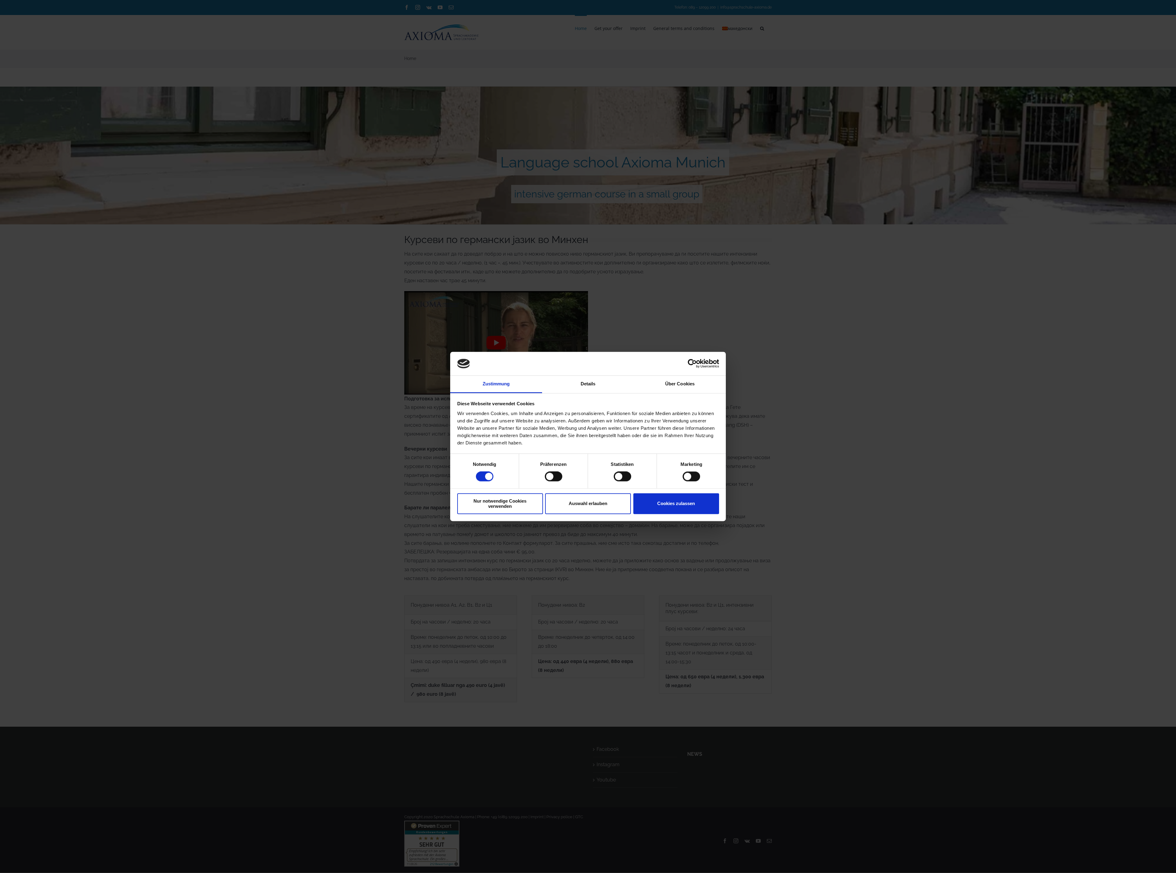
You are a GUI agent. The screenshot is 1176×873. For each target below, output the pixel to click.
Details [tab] (588, 383)
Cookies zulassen (676, 503)
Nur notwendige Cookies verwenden (499, 503)
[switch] (553, 476)
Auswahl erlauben (588, 503)
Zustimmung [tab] (496, 383)
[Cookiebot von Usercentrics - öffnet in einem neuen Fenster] (692, 363)
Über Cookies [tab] (680, 383)
